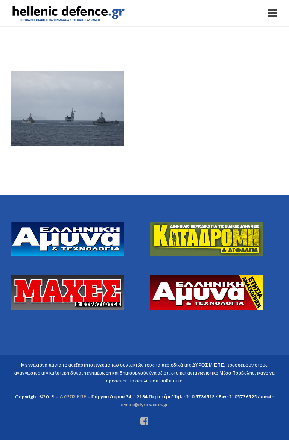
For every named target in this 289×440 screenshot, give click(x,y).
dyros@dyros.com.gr (144, 404)
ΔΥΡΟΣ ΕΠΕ (73, 396)
